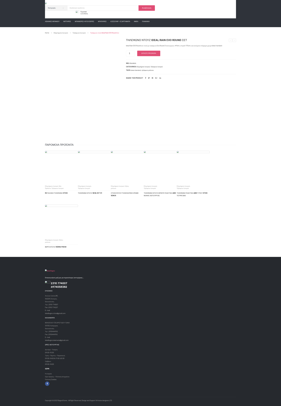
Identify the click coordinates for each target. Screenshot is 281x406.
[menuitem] (52, 21)
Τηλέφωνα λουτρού (79, 33)
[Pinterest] (152, 78)
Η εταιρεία (48, 374)
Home (47, 33)
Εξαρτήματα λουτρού (61, 33)
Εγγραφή (84, 12)
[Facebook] (145, 78)
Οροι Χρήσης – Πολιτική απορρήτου (57, 377)
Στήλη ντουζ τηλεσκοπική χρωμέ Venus (125, 194)
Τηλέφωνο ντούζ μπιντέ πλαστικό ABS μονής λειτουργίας (160, 194)
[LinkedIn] (160, 78)
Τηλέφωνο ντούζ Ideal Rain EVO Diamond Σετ (230, 40)
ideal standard (136, 70)
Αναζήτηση (146, 8)
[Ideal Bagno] (50, 4)
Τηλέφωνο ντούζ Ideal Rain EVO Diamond (234, 40)
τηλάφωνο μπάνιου (148, 70)
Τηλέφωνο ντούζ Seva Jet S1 (90, 193)
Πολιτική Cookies (51, 380)
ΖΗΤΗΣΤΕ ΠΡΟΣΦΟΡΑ (148, 53)
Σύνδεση (85, 14)
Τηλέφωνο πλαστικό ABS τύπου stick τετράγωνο (192, 194)
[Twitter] (149, 78)
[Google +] (156, 78)
